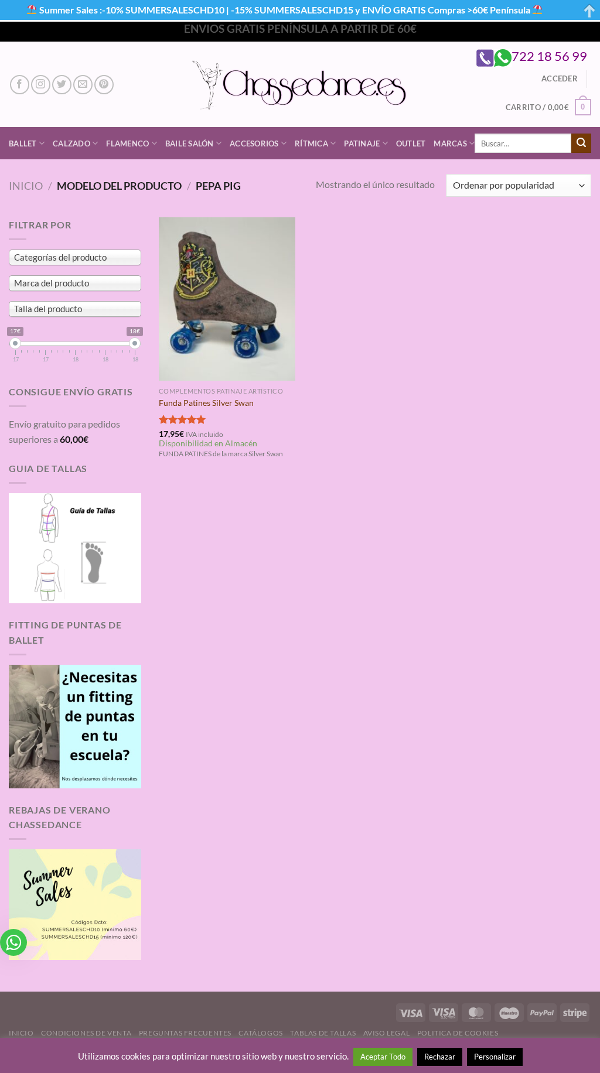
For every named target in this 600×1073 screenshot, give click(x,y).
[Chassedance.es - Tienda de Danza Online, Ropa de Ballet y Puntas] (300, 85)
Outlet (411, 143)
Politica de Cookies (458, 1032)
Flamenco (127, 143)
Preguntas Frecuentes (185, 1032)
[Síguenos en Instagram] (40, 84)
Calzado (71, 143)
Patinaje (362, 143)
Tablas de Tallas (323, 1032)
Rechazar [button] (439, 1056)
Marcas (450, 143)
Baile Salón (189, 143)
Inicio (26, 185)
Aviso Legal (386, 1032)
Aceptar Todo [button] (382, 1056)
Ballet (23, 143)
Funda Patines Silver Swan (206, 403)
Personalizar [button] (495, 1056)
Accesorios (254, 143)
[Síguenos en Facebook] (19, 84)
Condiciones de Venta (86, 1032)
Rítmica (311, 143)
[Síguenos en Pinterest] (104, 84)
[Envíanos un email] (83, 84)
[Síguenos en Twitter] (61, 84)
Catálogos (260, 1032)
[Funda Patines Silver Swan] (227, 299)
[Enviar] (581, 143)
